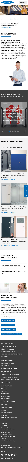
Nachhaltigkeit (6, 412)
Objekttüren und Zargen (8, 25)
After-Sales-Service (8, 401)
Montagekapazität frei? (9, 417)
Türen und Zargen (7, 349)
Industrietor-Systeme (8, 351)
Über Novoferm (6, 407)
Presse (3, 410)
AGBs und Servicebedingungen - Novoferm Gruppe (11, 448)
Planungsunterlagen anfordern (11, 334)
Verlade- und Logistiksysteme (11, 354)
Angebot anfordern (8, 325)
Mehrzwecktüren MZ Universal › (10, 245)
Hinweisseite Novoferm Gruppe (8, 440)
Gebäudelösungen (7, 363)
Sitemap (3, 451)
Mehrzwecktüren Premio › (8, 179)
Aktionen (4, 388)
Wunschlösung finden (9, 368)
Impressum (4, 423)
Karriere (4, 415)
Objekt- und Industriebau (10, 374)
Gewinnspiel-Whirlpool (6, 434)
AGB (2, 443)
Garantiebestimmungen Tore (8, 430)
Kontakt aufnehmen (8, 320)
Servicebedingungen (6, 445)
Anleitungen (5, 398)
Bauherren (5, 393)
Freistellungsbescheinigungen (8, 436)
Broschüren (5, 396)
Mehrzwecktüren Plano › (8, 212)
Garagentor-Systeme (8, 346)
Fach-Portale (5, 382)
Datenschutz (4, 425)
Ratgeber (4, 356)
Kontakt (4, 391)
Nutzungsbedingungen (6, 427)
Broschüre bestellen (8, 329)
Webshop (3, 438)
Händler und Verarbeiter (10, 379)
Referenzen (5, 365)
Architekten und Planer (9, 377)
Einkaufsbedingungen (6, 432)
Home (2, 23)
